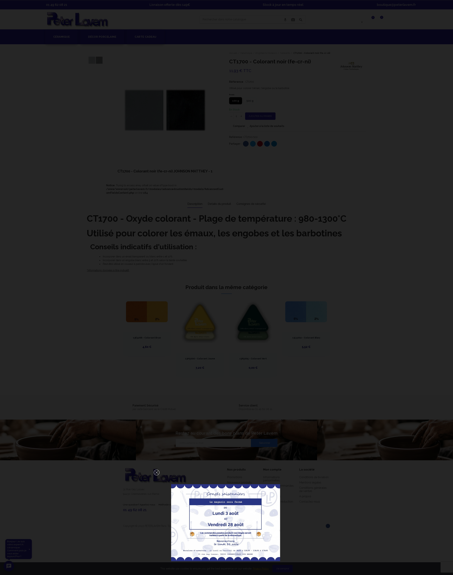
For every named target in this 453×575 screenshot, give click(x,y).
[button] (156, 472)
